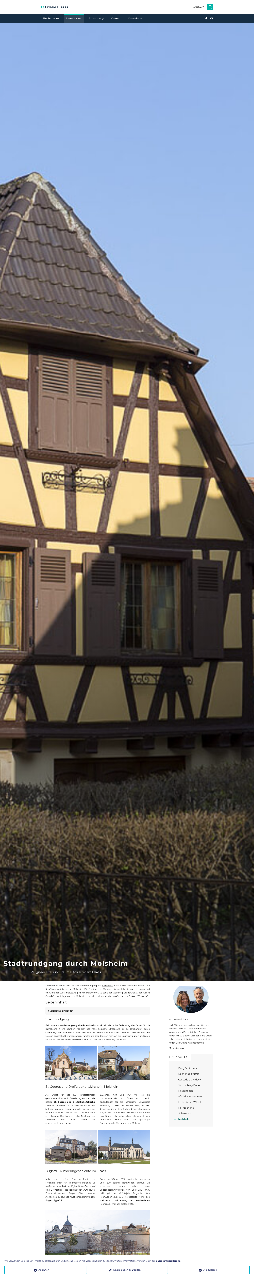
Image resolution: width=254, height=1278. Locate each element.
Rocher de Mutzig (188, 1074)
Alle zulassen (210, 1270)
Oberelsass (135, 18)
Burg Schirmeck (187, 1068)
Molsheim (184, 1119)
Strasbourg (96, 18)
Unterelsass (74, 18)
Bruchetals (107, 985)
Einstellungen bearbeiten (127, 1270)
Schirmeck (184, 1113)
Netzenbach (185, 1090)
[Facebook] (206, 18)
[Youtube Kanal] (211, 18)
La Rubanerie (186, 1108)
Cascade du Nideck (189, 1079)
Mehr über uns (176, 1048)
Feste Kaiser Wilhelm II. (192, 1102)
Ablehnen (44, 1270)
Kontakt (198, 7)
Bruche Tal (179, 1057)
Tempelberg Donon (189, 1085)
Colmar (116, 18)
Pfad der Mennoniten (190, 1096)
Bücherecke (51, 18)
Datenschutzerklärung (168, 1261)
